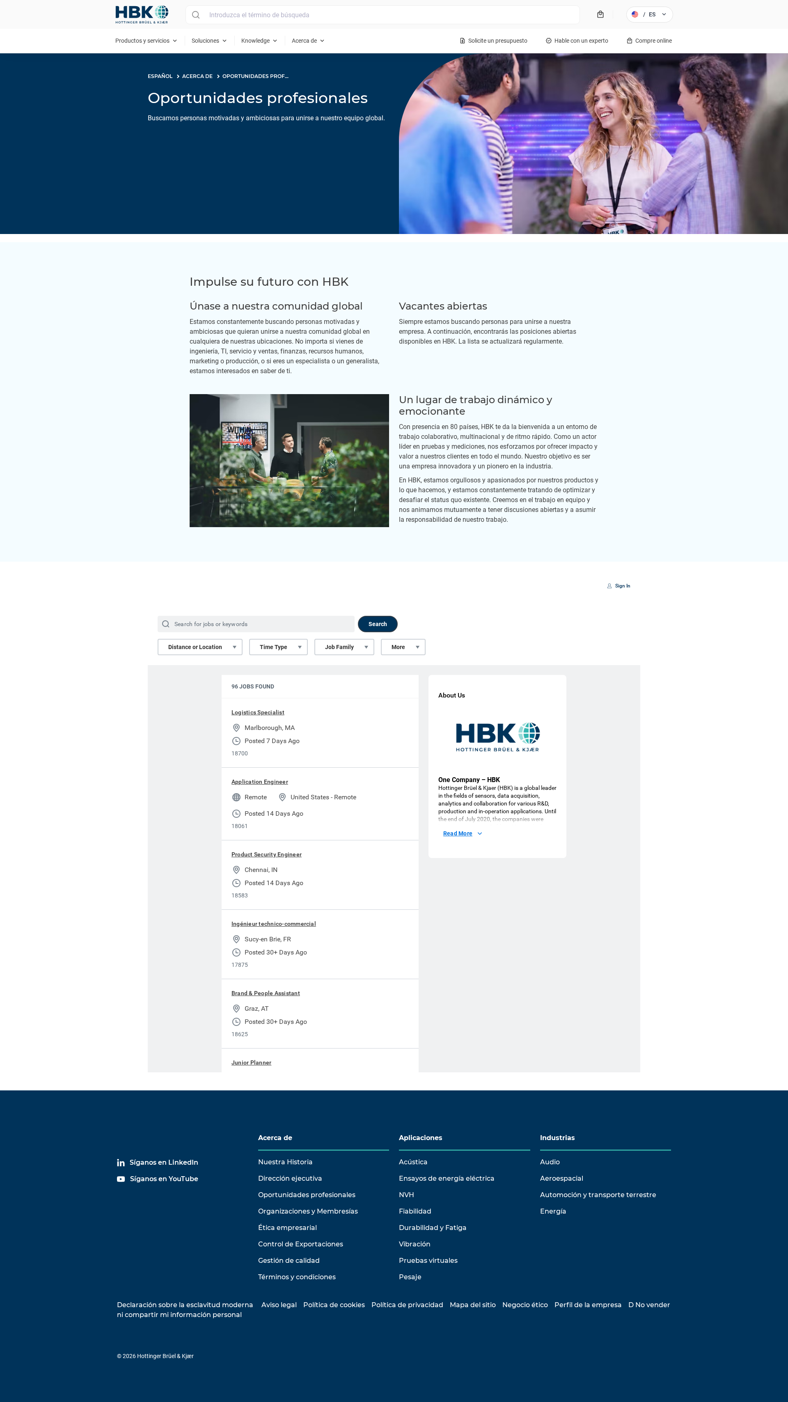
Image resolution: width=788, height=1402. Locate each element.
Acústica (413, 1162)
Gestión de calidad (289, 1260)
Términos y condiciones (297, 1277)
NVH (406, 1195)
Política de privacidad (407, 1305)
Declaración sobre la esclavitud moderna (185, 1305)
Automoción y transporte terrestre (598, 1195)
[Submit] (195, 15)
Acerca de (275, 1138)
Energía (553, 1211)
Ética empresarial (287, 1228)
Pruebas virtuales (428, 1260)
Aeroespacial (561, 1178)
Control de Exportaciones (300, 1244)
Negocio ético (525, 1305)
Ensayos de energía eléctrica (447, 1178)
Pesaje (410, 1277)
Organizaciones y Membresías (308, 1211)
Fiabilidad (415, 1211)
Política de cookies (334, 1305)
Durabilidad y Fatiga (433, 1228)
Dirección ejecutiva (290, 1178)
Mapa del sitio (473, 1305)
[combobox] (383, 14)
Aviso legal (279, 1305)
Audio (550, 1162)
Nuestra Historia (285, 1162)
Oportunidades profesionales (306, 1195)
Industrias (557, 1138)
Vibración (415, 1244)
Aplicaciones (420, 1138)
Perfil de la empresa (588, 1305)
